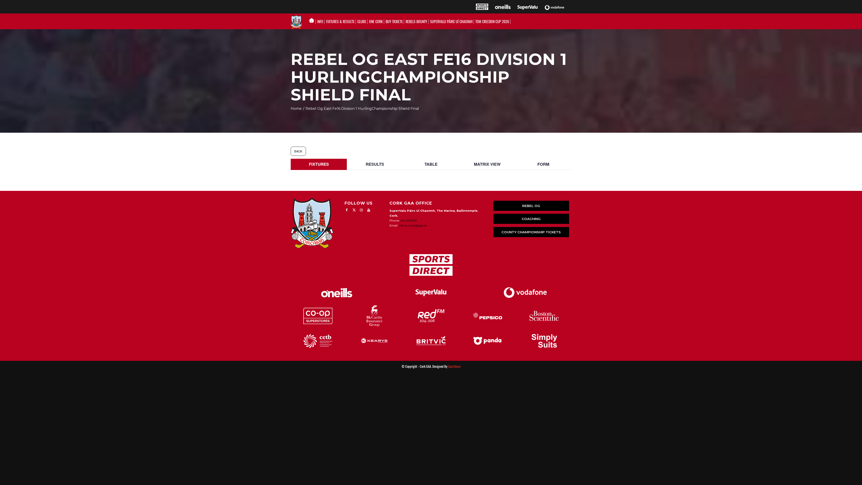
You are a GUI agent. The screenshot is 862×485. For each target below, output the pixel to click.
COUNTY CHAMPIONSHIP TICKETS (531, 232)
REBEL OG (531, 206)
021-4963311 (408, 220)
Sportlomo (454, 366)
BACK (298, 151)
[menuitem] (313, 22)
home (296, 108)
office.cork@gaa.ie (413, 225)
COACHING (531, 219)
